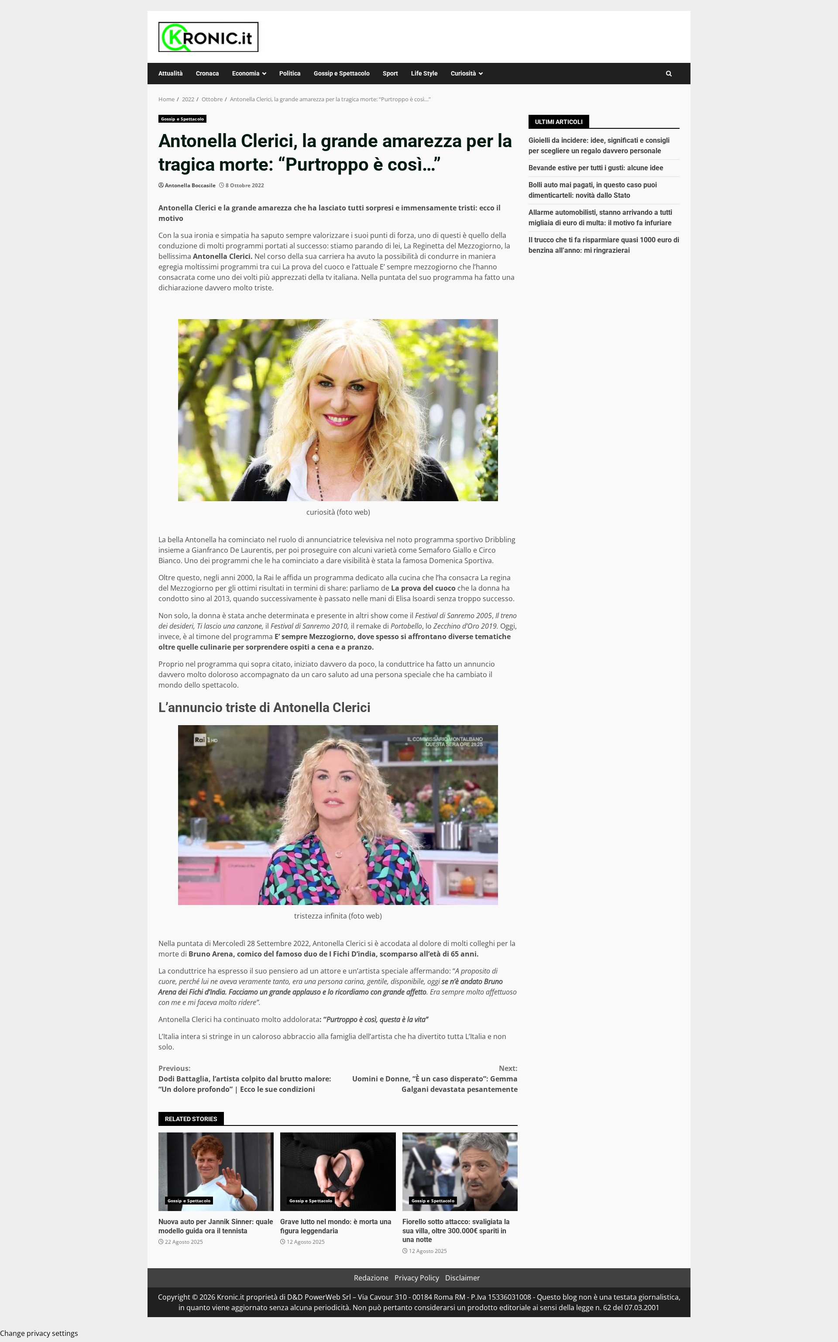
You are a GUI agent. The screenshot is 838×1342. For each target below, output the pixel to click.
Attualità (170, 73)
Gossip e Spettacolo (342, 73)
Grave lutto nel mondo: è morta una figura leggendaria (337, 1171)
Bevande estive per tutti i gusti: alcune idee (596, 168)
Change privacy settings (39, 1333)
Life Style (424, 73)
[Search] (669, 73)
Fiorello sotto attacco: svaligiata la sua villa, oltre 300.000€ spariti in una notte (460, 1171)
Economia (246, 73)
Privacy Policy (417, 1278)
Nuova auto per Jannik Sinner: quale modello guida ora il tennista (216, 1171)
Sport (390, 73)
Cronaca (207, 73)
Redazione (371, 1278)
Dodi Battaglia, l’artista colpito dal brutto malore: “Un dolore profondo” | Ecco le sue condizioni (244, 1078)
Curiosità (463, 73)
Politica (290, 73)
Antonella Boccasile (190, 185)
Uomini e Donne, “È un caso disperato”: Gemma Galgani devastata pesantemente (435, 1078)
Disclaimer (462, 1278)
